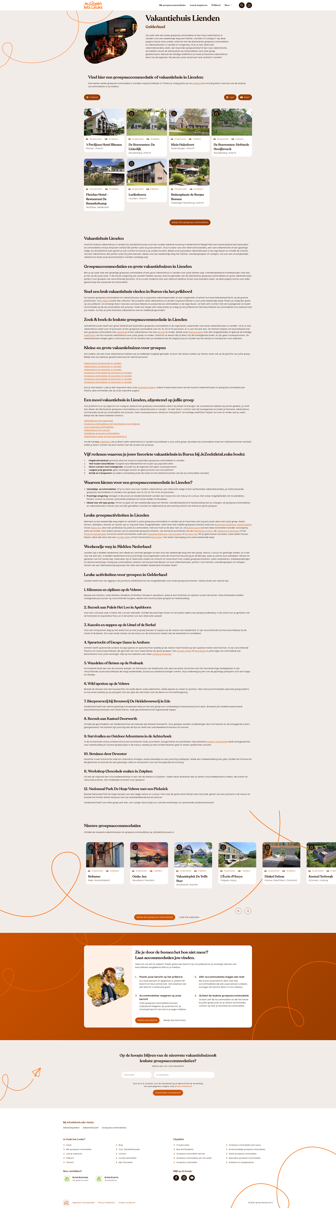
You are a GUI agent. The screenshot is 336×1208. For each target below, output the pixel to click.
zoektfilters (90, 335)
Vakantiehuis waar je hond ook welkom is (105, 436)
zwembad (122, 332)
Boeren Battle (244, 524)
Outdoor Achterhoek (216, 741)
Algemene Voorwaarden (83, 1203)
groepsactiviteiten (162, 654)
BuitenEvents (194, 528)
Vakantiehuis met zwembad (98, 421)
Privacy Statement (106, 1203)
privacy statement (183, 1086)
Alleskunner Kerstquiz (228, 531)
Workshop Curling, (203, 531)
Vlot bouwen (175, 534)
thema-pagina (195, 332)
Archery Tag (191, 534)
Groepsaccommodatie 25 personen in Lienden (108, 376)
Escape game (124, 537)
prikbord (197, 83)
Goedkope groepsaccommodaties (102, 433)
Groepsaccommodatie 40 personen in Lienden (108, 382)
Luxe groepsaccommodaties (99, 427)
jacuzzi (161, 332)
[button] (230, 5)
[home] (93, 5)
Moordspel (156, 537)
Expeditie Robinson (157, 534)
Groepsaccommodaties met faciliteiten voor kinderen (112, 424)
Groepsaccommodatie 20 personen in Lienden (108, 373)
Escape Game (184, 651)
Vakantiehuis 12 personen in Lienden (102, 366)
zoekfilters (105, 442)
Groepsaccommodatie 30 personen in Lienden (108, 379)
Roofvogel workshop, (225, 524)
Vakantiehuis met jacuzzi (97, 430)
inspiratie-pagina (147, 387)
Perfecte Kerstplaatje (95, 534)
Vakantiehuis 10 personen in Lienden (103, 363)
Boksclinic (96, 528)
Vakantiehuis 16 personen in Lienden (103, 369)
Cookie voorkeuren (126, 1203)
